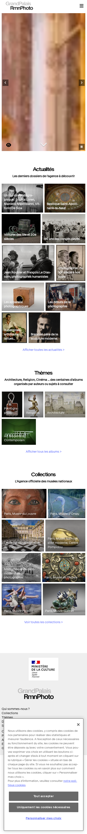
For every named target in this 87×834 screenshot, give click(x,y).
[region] (44, 774)
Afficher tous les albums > (43, 451)
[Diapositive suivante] (82, 83)
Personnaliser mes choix (43, 818)
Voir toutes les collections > (43, 622)
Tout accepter (44, 796)
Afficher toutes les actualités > (43, 349)
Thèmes (7, 717)
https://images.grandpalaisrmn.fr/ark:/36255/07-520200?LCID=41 (6, 145)
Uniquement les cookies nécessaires (43, 807)
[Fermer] (78, 724)
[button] (81, 5)
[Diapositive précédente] (5, 83)
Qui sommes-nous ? (16, 709)
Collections (10, 713)
